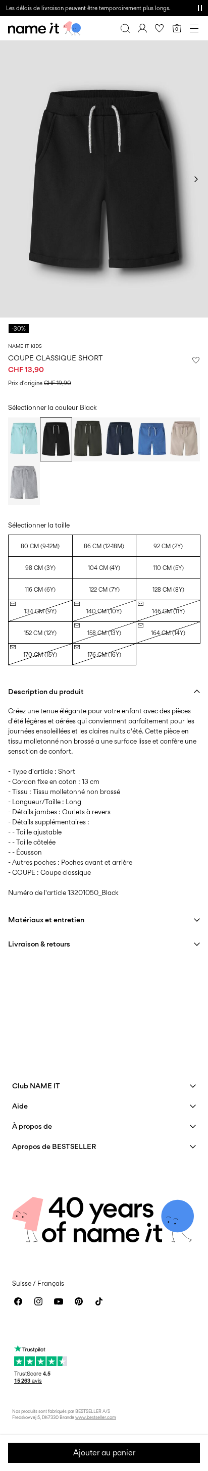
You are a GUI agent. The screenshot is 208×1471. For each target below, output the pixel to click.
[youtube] (59, 1301)
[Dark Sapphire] (120, 439)
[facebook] (18, 1301)
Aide (20, 1105)
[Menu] (194, 28)
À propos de (32, 1126)
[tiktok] (99, 1301)
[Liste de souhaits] (159, 28)
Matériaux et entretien (46, 919)
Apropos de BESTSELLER (54, 1146)
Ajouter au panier (104, 1452)
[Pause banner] (200, 8)
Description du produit (46, 691)
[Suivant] (196, 179)
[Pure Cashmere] (184, 439)
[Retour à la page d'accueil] (44, 28)
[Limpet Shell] (24, 439)
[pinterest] (79, 1301)
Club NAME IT (36, 1085)
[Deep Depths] (88, 439)
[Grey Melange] (24, 483)
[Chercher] (125, 28)
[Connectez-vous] (142, 28)
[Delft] (152, 439)
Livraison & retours (39, 943)
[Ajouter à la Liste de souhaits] (196, 360)
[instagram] (38, 1301)
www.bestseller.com (95, 1417)
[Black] (56, 439)
